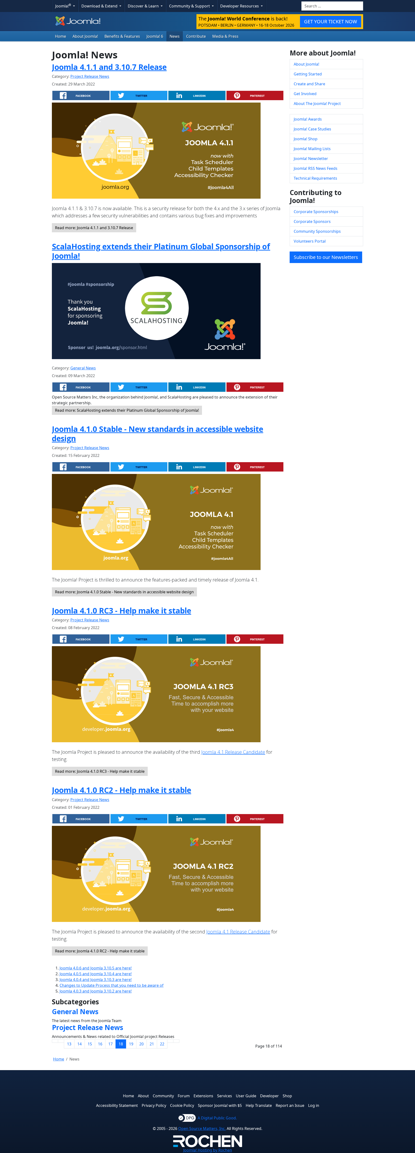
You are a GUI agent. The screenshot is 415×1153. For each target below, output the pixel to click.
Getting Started (308, 74)
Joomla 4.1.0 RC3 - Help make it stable (121, 610)
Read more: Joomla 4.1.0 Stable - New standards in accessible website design (124, 592)
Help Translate (259, 1105)
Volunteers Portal (310, 241)
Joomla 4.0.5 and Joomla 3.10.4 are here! (96, 973)
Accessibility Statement (117, 1105)
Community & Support (190, 6)
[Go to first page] (55, 1041)
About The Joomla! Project (317, 103)
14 (79, 1044)
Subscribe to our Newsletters (326, 257)
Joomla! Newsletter (311, 158)
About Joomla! (85, 36)
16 (100, 1044)
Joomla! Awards (308, 119)
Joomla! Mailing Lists (312, 148)
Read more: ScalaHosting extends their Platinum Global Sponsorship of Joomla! (127, 410)
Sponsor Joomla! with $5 (220, 1105)
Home (60, 36)
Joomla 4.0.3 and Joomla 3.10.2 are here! (96, 991)
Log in (313, 1105)
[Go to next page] (170, 1041)
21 (152, 1044)
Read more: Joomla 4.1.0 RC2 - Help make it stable (100, 951)
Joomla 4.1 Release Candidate (233, 752)
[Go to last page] (176, 1041)
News (175, 36)
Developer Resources (240, 6)
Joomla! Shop (305, 138)
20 (141, 1044)
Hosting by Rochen (207, 1150)
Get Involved (305, 93)
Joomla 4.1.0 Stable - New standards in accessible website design (157, 433)
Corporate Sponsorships (316, 211)
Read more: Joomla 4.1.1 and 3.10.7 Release (94, 227)
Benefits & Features (122, 36)
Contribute (196, 36)
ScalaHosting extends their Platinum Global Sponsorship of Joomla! (161, 251)
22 (162, 1044)
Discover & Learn (144, 6)
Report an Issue (290, 1105)
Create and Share (309, 83)
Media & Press (225, 36)
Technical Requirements (315, 178)
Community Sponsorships (317, 231)
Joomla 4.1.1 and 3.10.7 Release (109, 67)
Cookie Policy (182, 1105)
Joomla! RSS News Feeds (315, 168)
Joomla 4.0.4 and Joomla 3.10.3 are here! (96, 979)
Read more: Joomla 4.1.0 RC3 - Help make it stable (100, 771)
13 (69, 1044)
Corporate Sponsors (312, 221)
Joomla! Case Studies (312, 129)
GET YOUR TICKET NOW (330, 21)
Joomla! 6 (154, 36)
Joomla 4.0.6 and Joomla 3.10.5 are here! (96, 968)
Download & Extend (99, 6)
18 (121, 1044)
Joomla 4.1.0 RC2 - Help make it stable (121, 790)
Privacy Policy (154, 1105)
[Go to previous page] (61, 1041)
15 (90, 1044)
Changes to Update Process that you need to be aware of (112, 985)
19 (131, 1044)
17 (110, 1044)
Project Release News (89, 76)
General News (83, 368)
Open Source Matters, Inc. (202, 1128)
